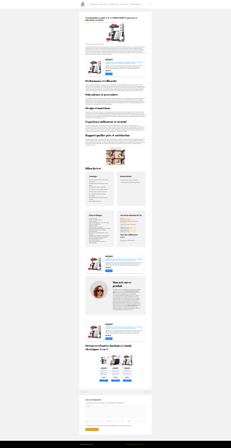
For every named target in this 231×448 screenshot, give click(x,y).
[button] (151, 4)
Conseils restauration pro (135, 4)
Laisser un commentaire (90, 22)
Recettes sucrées (103, 4)
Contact (136, 444)
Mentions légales (129, 444)
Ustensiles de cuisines (114, 4)
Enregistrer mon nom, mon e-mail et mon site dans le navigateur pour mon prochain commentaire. (109, 425)
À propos (141, 444)
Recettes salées (93, 4)
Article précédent (84, 392)
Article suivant (147, 392)
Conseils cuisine (124, 4)
